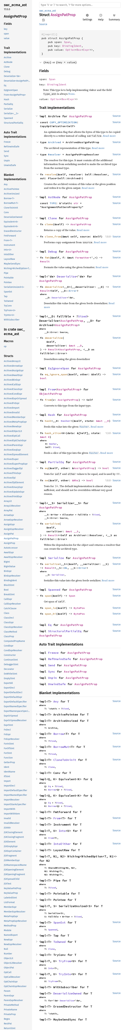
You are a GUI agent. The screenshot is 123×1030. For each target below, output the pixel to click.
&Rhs (75, 480)
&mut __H (102, 420)
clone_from (53, 236)
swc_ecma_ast (47, 10)
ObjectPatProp (50, 394)
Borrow (58, 734)
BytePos (79, 608)
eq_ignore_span (56, 374)
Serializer (58, 574)
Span (67, 42)
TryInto (65, 974)
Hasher (65, 420)
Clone (52, 218)
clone (49, 224)
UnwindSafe (57, 684)
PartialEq (56, 462)
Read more (83, 230)
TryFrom (65, 961)
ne (46, 480)
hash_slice (53, 433)
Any (56, 701)
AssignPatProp (80, 116)
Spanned (54, 589)
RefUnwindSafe (59, 659)
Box (79, 49)
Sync (51, 671)
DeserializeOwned (67, 993)
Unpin (52, 678)
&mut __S (72, 531)
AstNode (54, 197)
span (48, 595)
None (71, 94)
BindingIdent (72, 45)
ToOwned (59, 942)
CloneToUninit (64, 760)
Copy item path (43, 20)
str (76, 203)
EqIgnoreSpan (58, 368)
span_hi (50, 613)
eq (46, 468)
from (48, 399)
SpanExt (59, 922)
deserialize (53, 286)
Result (45, 261)
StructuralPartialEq (65, 631)
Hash (51, 415)
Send (51, 665)
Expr (86, 49)
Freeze (53, 653)
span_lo (50, 608)
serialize (52, 564)
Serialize (56, 558)
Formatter (82, 257)
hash (48, 420)
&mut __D (75, 345)
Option (70, 49)
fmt (47, 257)
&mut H (45, 437)
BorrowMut (61, 747)
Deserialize (66, 276)
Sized (82, 316)
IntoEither (62, 844)
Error (73, 290)
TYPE (53, 203)
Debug (52, 251)
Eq (50, 625)
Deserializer (59, 297)
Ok (65, 567)
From (51, 389)
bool (43, 378)
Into (62, 831)
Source (43, 24)
